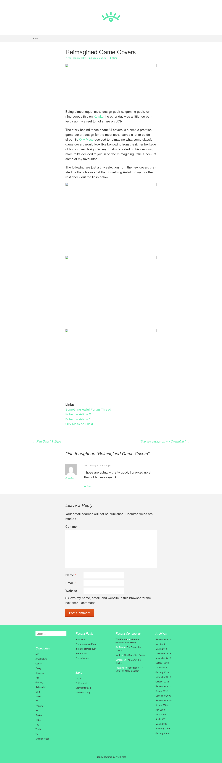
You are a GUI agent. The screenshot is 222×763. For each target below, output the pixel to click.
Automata (80, 639)
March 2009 (161, 723)
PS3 (37, 710)
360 (37, 654)
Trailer (38, 729)
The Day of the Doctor (134, 655)
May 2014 (160, 644)
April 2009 (160, 719)
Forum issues (82, 658)
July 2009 (160, 709)
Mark (114, 57)
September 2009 (164, 700)
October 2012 (162, 681)
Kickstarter (40, 687)
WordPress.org (83, 692)
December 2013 (163, 653)
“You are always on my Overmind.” (165, 441)
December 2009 (163, 695)
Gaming (102, 57)
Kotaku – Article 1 (78, 419)
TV (36, 733)
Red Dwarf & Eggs (46, 441)
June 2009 (161, 714)
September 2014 (164, 639)
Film (37, 677)
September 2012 (164, 686)
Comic (38, 663)
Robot (38, 719)
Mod (37, 691)
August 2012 (162, 690)
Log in (78, 678)
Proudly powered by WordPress (111, 756)
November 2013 (163, 658)
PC (36, 701)
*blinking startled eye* (86, 648)
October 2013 (162, 662)
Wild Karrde (121, 639)
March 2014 (161, 648)
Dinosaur (39, 672)
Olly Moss (86, 139)
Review (38, 715)
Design (94, 57)
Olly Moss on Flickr (79, 423)
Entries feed (81, 683)
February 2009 (163, 728)
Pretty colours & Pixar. (86, 644)
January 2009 (162, 733)
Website (71, 590)
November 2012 (163, 676)
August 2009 (162, 705)
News (38, 696)
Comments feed (83, 687)
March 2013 (161, 667)
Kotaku (99, 116)
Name (70, 575)
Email (70, 582)
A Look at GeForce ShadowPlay (127, 641)
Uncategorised (42, 738)
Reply (89, 485)
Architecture (41, 658)
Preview (39, 705)
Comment (72, 526)
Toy (37, 724)
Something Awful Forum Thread (88, 409)
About (35, 38)
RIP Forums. (82, 653)
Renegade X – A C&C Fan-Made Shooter (129, 669)
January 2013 (162, 672)
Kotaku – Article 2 (78, 414)
